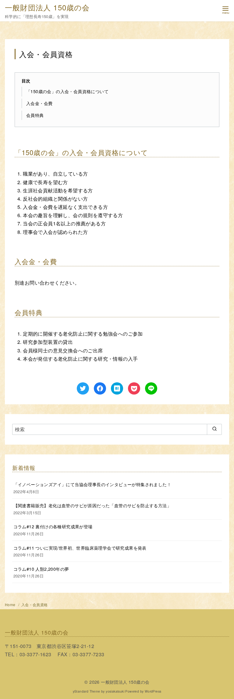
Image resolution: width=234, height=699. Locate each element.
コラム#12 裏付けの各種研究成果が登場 (53, 526)
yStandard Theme (86, 691)
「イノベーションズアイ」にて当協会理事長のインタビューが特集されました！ (92, 484)
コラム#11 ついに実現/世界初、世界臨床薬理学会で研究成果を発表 (80, 547)
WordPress (153, 691)
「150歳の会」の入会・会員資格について (67, 91)
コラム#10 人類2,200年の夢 (41, 569)
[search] (214, 429)
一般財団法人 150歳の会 (47, 7)
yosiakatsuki (115, 691)
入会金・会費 (39, 103)
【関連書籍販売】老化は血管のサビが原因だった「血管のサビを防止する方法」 (92, 505)
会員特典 (35, 115)
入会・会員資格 (34, 604)
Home (10, 604)
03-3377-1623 (35, 654)
